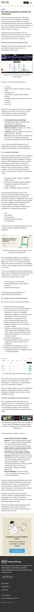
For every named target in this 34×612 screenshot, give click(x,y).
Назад (3, 9)
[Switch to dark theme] (31, 2)
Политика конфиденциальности (10, 598)
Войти (26, 2)
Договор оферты (6, 595)
